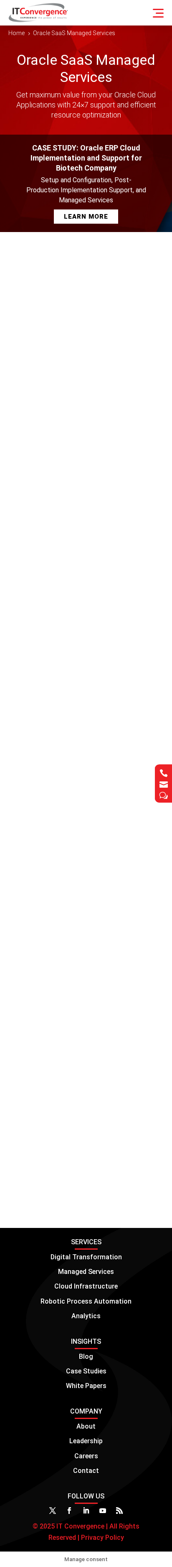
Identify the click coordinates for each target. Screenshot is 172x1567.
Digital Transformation (86, 1257)
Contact (86, 1471)
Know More (120, 1185)
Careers (86, 1456)
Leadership (86, 1441)
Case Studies (86, 1371)
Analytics (86, 1316)
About (86, 1426)
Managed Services (86, 1272)
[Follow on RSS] (119, 1510)
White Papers (86, 1386)
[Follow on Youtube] (102, 1510)
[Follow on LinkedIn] (86, 1510)
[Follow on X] (52, 1510)
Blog (86, 1356)
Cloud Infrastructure (86, 1286)
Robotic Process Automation (86, 1301)
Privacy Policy (101, 1537)
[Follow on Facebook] (69, 1510)
